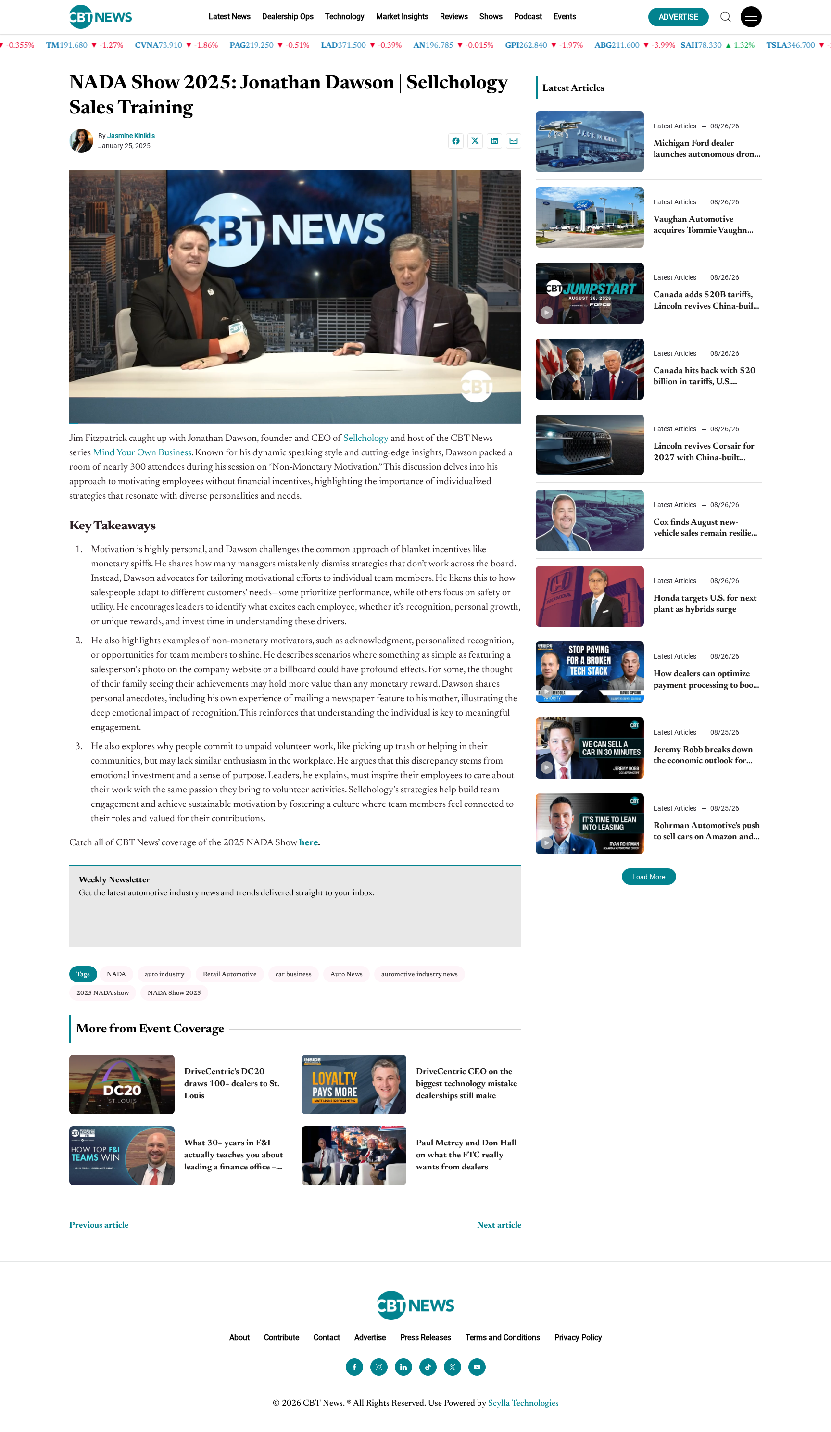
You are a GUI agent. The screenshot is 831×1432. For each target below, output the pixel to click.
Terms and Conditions (503, 1337)
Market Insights (402, 16)
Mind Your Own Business (142, 453)
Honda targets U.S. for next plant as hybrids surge (705, 604)
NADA (116, 974)
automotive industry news (419, 974)
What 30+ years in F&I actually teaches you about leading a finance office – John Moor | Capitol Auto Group (233, 1156)
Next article (499, 1225)
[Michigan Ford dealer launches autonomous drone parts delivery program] (590, 141)
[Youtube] (477, 1367)
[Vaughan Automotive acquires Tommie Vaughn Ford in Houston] (590, 217)
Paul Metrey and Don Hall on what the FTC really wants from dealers (466, 1155)
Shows (491, 16)
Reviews (454, 16)
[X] (475, 141)
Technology (345, 16)
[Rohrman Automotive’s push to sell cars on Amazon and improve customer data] (590, 823)
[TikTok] (428, 1367)
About (239, 1337)
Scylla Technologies (523, 1403)
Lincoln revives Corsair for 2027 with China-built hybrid (704, 453)
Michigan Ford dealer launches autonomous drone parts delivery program (706, 150)
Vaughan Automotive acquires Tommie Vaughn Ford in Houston (700, 226)
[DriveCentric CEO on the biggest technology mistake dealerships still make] (354, 1084)
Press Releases (425, 1337)
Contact (327, 1337)
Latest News (230, 16)
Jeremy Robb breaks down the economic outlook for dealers (703, 756)
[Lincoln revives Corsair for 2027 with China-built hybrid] (590, 445)
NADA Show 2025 (174, 993)
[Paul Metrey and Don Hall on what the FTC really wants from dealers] (354, 1155)
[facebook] (354, 1367)
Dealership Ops (288, 16)
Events (565, 16)
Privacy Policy (578, 1337)
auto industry (164, 974)
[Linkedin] (494, 141)
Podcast (528, 16)
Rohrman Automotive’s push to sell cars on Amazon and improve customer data (707, 832)
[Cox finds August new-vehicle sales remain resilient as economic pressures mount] (590, 520)
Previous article (98, 1225)
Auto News (346, 974)
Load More (649, 876)
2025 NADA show (102, 993)
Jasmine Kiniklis (131, 135)
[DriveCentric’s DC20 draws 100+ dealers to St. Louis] (122, 1084)
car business (294, 974)
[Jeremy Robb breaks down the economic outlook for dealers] (590, 748)
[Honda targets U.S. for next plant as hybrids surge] (590, 596)
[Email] (513, 141)
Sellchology (366, 438)
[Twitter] (452, 1367)
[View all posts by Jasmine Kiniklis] (83, 141)
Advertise (370, 1337)
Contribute (281, 1337)
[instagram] (379, 1367)
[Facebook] (456, 141)
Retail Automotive (230, 974)
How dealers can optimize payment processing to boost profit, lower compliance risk (707, 680)
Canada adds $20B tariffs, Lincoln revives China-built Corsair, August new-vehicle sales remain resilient (705, 302)
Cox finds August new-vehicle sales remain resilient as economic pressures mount (707, 529)
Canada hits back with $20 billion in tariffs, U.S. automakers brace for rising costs (705, 378)
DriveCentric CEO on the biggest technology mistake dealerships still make (466, 1084)
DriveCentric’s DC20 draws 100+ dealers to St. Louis (231, 1084)
